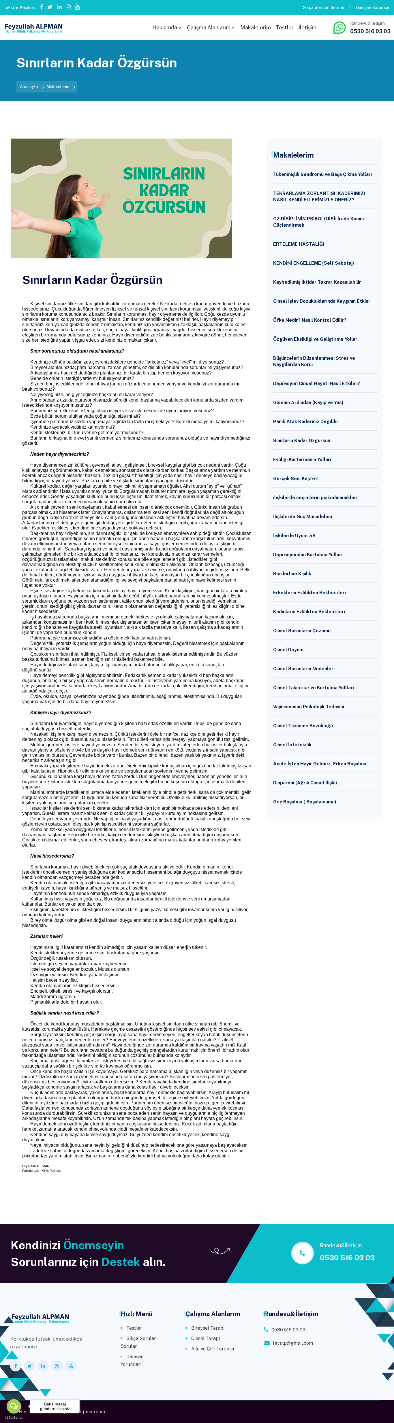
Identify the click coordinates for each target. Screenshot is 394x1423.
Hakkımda (164, 27)
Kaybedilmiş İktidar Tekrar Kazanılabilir (317, 282)
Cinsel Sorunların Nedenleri (304, 668)
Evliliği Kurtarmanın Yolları (302, 459)
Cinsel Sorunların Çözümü (302, 630)
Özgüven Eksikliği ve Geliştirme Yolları (316, 339)
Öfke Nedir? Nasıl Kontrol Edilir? (309, 320)
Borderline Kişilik (292, 573)
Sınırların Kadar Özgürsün (301, 440)
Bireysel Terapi (207, 1328)
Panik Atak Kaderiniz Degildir (305, 421)
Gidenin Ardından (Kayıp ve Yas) (308, 402)
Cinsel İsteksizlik (292, 745)
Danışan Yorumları (373, 7)
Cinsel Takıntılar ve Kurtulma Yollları (313, 687)
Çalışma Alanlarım (208, 27)
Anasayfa (29, 86)
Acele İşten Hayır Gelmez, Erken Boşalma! (320, 764)
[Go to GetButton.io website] (14, 1417)
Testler (285, 27)
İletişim (307, 27)
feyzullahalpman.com (82, 1411)
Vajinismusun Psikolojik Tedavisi (308, 706)
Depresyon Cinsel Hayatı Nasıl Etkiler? (316, 383)
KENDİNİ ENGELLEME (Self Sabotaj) (313, 263)
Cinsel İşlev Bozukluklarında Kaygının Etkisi (321, 301)
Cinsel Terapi (205, 1338)
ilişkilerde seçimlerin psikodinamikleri (315, 497)
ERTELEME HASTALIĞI (298, 244)
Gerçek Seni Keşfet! (295, 478)
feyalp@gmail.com (293, 1343)
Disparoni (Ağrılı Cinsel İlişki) (305, 783)
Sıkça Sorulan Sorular (323, 7)
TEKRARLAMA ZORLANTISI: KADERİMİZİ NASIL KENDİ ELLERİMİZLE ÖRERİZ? (319, 197)
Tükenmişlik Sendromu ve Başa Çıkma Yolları (322, 174)
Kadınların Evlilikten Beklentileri (309, 611)
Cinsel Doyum (288, 649)
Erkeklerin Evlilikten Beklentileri (309, 592)
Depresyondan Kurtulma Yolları (307, 554)
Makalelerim (255, 27)
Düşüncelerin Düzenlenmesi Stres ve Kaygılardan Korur (314, 361)
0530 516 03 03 (370, 31)
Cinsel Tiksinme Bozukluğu (303, 725)
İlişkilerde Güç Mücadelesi (302, 516)
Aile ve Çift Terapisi (212, 1349)
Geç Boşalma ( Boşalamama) (304, 802)
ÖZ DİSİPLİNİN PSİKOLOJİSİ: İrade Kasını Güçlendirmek (318, 222)
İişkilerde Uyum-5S (294, 535)
